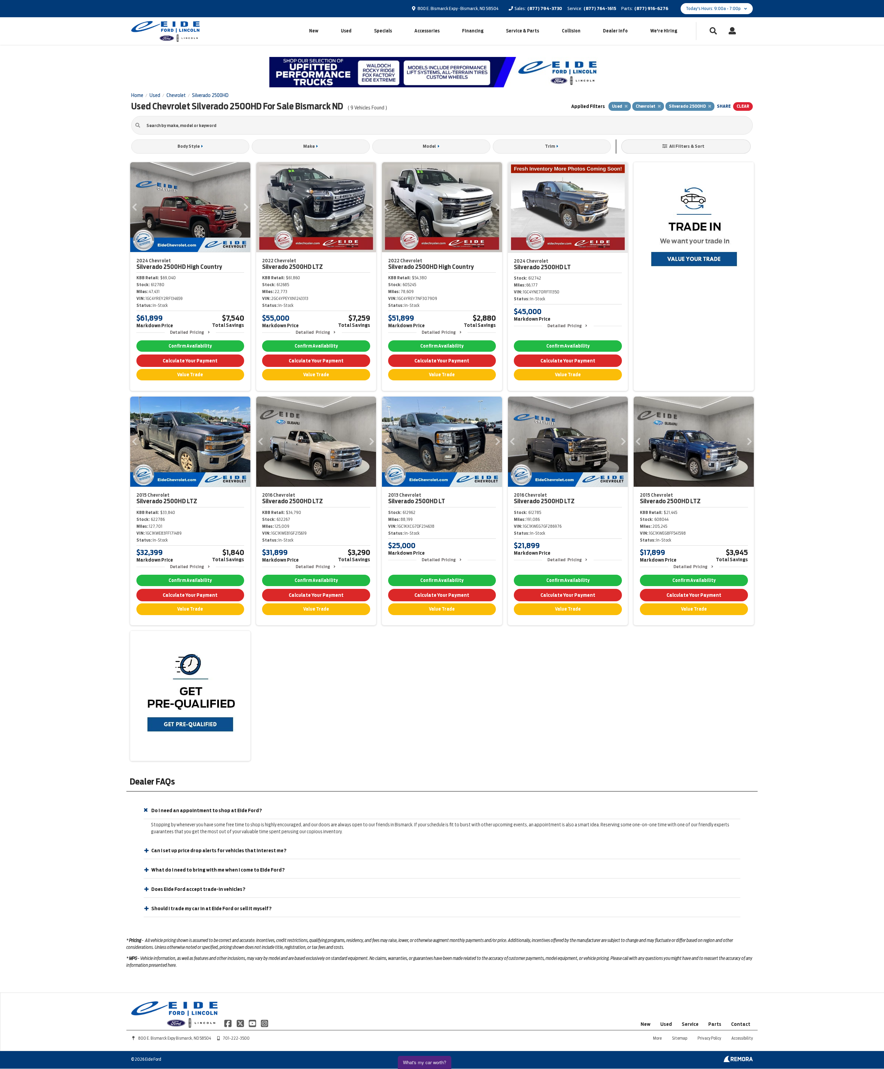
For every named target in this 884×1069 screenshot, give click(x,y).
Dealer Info (615, 30)
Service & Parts (522, 30)
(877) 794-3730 (544, 8)
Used (346, 30)
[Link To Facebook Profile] (228, 1022)
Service (690, 1024)
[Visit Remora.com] (738, 1060)
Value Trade (190, 374)
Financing (472, 30)
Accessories (427, 30)
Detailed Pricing (187, 332)
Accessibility (742, 1038)
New (313, 30)
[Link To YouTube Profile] (253, 1022)
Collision (571, 30)
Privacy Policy (709, 1038)
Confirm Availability (190, 346)
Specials (383, 30)
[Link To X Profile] (240, 1022)
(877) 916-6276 (651, 8)
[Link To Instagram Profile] (264, 1022)
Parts (714, 1024)
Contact (740, 1024)
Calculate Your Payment (190, 360)
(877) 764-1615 (600, 8)
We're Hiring (663, 30)
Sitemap (679, 1038)
